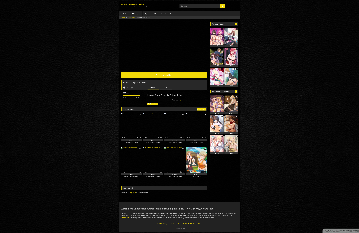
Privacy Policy (162, 224)
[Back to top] (353, 227)
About (154, 87)
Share (166, 87)
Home (126, 14)
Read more (176, 100)
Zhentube (154, 14)
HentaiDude (125, 218)
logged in (133, 193)
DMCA (199, 224)
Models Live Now (164, 75)
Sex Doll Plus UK (166, 14)
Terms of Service (188, 224)
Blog (146, 14)
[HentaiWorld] (132, 5)
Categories (137, 14)
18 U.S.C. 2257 (175, 224)
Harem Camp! (131, 17)
